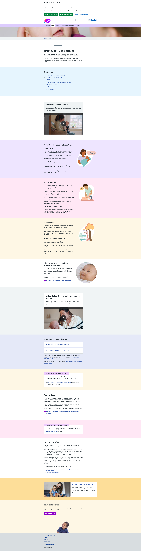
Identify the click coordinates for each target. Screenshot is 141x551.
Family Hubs (49, 87)
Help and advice (50, 89)
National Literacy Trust (52, 431)
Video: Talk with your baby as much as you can (58, 82)
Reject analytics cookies (66, 14)
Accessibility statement (49, 535)
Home (45, 38)
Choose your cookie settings (81, 14)
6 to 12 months (58, 45)
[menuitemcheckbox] (46, 114)
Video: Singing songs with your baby (55, 75)
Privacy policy (47, 541)
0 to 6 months (48, 45)
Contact (46, 537)
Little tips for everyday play (53, 84)
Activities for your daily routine (54, 77)
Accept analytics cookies (51, 14)
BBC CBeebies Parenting (52, 80)
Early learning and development (83, 484)
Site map (46, 542)
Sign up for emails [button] (50, 513)
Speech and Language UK (52, 472)
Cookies (46, 539)
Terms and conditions (49, 544)
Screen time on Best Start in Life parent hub (59, 382)
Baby (50, 38)
